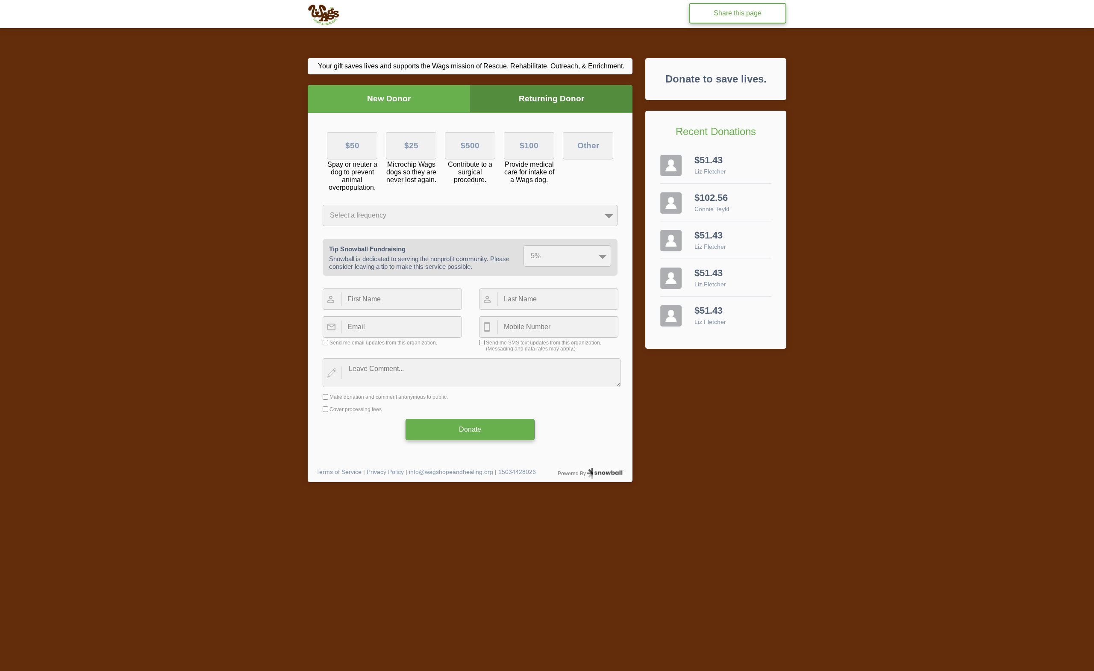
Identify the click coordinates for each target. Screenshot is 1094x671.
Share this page (738, 13)
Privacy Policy (385, 471)
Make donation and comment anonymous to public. (388, 397)
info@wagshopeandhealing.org (451, 471)
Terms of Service (339, 471)
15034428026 (517, 471)
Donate (470, 429)
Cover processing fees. (356, 409)
